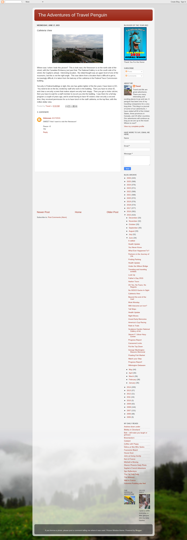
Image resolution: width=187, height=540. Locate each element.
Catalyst (127, 441)
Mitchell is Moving (131, 462)
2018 (129, 205)
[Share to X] (71, 106)
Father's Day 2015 (135, 278)
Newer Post (43, 212)
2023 (129, 188)
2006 (129, 414)
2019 (129, 202)
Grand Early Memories (137, 319)
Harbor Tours (133, 282)
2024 (129, 185)
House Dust (128, 453)
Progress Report (135, 340)
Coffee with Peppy (131, 444)
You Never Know (135, 247)
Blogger (138, 530)
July (131, 234)
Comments (131, 76)
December (133, 218)
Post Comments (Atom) (57, 217)
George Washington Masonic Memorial (136, 351)
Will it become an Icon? (137, 306)
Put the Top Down (135, 347)
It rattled (131, 241)
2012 (129, 394)
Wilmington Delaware (136, 365)
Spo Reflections (130, 471)
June (131, 238)
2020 (129, 198)
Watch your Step (135, 359)
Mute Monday (133, 302)
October (132, 224)
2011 (129, 397)
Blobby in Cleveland (132, 430)
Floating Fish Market (136, 355)
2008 (129, 407)
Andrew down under (132, 427)
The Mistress (129, 477)
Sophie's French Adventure (135, 468)
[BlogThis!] (69, 106)
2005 (129, 417)
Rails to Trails (133, 326)
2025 (129, 181)
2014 (129, 387)
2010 (129, 400)
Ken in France (129, 459)
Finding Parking (134, 259)
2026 (129, 178)
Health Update (134, 244)
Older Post (112, 212)
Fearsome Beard (131, 450)
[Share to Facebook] (74, 106)
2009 (129, 404)
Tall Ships (132, 309)
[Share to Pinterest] (76, 106)
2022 (129, 191)
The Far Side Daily (131, 474)
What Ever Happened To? (138, 251)
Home (78, 212)
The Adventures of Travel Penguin (72, 15)
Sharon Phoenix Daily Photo (135, 465)
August (132, 231)
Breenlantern (129, 438)
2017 (129, 208)
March (131, 376)
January (132, 383)
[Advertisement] (78, 191)
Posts (129, 71)
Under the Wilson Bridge (138, 266)
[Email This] (66, 106)
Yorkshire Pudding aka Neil (135, 483)
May (131, 369)
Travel (138, 86)
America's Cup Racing (137, 322)
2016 (129, 211)
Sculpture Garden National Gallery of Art (139, 330)
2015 (129, 215)
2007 (129, 411)
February (133, 380)
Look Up (131, 275)
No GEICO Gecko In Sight (138, 290)
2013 (129, 390)
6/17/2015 (56, 118)
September (133, 228)
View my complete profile (134, 126)
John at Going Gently (132, 456)
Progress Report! (135, 362)
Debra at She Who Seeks (134, 447)
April (131, 373)
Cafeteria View (134, 294)
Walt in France (130, 480)
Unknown (47, 118)
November (133, 221)
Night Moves (133, 316)
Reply (45, 132)
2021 (129, 195)
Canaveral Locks (135, 343)
